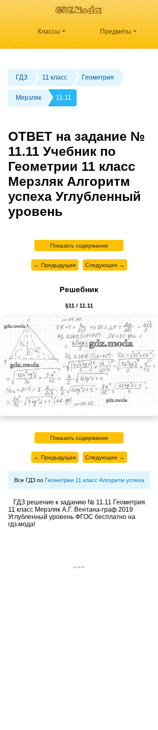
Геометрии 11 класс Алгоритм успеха (94, 480)
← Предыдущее (55, 265)
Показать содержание (79, 245)
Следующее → (105, 265)
